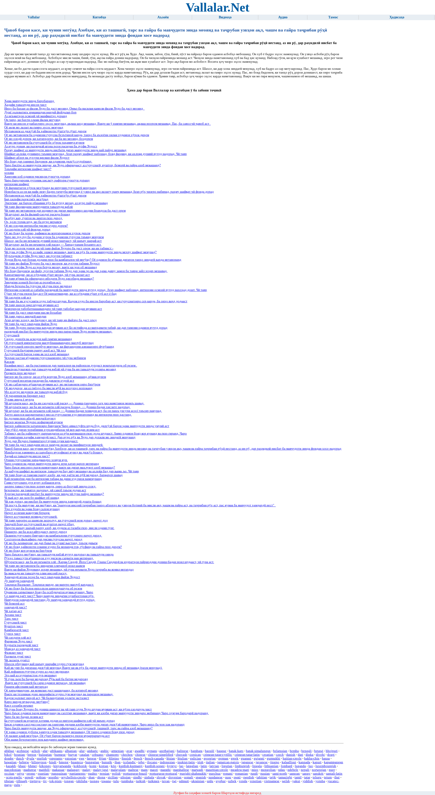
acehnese (23, 751)
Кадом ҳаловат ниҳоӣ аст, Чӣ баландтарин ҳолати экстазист (46, 698)
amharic (92, 751)
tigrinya (35, 781)
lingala (257, 766)
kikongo (45, 766)
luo (310, 766)
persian (105, 773)
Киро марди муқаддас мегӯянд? (26, 702)
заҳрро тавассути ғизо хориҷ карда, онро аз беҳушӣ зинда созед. (50, 486)
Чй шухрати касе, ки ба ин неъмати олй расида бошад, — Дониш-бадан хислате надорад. (67, 407)
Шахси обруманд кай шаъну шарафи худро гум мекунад (44, 664)
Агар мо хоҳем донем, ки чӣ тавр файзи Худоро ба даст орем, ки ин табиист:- (58, 248)
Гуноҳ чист (12, 634)
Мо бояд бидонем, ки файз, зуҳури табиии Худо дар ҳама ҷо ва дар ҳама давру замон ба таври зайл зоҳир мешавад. (85, 271)
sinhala (149, 777)
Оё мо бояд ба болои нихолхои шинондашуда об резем (43, 588)
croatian (267, 754)
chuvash (181, 754)
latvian (214, 766)
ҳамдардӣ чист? (15, 607)
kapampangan (333, 762)
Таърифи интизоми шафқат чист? (27, 169)
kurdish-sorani (155, 766)
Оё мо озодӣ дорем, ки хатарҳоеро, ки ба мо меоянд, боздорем (48, 139)
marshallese (181, 770)
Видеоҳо (225, 17)
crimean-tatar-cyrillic (217, 754)
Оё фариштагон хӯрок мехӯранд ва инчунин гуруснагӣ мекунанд (50, 188)
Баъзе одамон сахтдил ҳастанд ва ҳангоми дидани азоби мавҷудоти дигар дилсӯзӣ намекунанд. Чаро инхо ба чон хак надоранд (94, 724)
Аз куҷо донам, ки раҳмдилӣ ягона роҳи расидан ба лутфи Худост (50, 146)
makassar (58, 770)
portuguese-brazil (135, 773)
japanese (247, 762)
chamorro (112, 754)
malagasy (73, 770)
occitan (9, 773)
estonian (71, 758)
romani (228, 773)
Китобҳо (99, 17)
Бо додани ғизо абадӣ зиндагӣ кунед (30, 418)
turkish (141, 781)
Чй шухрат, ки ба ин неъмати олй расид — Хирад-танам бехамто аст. (52, 244)
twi (174, 781)
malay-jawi (100, 770)
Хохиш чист (12, 615)
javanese (262, 762)
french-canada (154, 758)
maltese (133, 770)
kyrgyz (172, 766)
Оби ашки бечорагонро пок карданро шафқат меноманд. (44, 739)
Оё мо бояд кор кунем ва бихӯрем (28, 550)
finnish (126, 758)
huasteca (77, 762)
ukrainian (197, 781)
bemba (294, 751)
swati (237, 777)
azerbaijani (166, 751)
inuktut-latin (186, 762)
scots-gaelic (14, 777)
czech (280, 754)
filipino (114, 758)
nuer (332, 770)
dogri (331, 754)
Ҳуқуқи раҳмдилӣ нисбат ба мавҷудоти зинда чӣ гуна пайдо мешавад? (54, 494)
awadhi (139, 751)
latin (204, 766)
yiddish (308, 781)
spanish (201, 777)
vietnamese (271, 781)
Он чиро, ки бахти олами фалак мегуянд (32, 120)
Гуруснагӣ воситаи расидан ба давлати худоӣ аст (39, 380)
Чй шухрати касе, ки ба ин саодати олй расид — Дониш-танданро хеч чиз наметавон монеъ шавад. (74, 403)
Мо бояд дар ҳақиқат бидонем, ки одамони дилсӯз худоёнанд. (48, 161)
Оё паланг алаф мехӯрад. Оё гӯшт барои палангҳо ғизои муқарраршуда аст (57, 736)
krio (113, 766)
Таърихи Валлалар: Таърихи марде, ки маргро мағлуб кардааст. (49, 584)
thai (337, 777)
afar (45, 751)
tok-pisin (55, 781)
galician (195, 758)
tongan (69, 781)
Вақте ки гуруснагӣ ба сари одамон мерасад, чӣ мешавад (45, 683)
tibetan (9, 781)
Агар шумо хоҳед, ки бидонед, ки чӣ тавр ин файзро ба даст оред (50, 320)
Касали (9, 361)
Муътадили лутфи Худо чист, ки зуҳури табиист (38, 256)
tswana (106, 781)
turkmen (153, 781)
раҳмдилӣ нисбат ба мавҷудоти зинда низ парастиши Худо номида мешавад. (58, 331)
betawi (318, 751)
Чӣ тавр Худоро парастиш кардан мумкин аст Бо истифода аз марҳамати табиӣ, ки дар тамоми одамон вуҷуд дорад (85, 327)
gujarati (259, 758)
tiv (45, 781)
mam (144, 770)
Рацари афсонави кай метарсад (26, 686)
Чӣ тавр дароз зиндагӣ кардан (25, 316)
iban (118, 762)
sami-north (279, 773)
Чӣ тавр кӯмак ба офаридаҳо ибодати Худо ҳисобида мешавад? (49, 278)
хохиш (9, 173)
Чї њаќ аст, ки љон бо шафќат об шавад (31, 498)
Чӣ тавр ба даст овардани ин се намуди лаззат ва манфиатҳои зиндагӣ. (53, 445)
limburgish (242, 766)
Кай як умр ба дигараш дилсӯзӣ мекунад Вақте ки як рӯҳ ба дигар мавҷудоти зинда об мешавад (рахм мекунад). (83, 668)
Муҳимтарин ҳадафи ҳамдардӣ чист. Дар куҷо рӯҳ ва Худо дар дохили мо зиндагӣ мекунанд (69, 437)
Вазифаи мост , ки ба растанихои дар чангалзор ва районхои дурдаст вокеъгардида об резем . (70, 365)
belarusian (280, 751)
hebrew (24, 762)
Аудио (282, 17)
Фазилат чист (13, 652)
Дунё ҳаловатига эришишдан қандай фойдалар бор (40, 112)
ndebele (292, 770)
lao (181, 766)
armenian (117, 751)
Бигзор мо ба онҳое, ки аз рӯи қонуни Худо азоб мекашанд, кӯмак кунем (55, 377)
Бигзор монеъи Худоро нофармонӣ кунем (33, 422)
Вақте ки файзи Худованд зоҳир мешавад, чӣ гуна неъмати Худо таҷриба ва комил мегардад (69, 569)
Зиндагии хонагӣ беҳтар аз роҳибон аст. (32, 282)
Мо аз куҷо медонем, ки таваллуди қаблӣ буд (35, 392)
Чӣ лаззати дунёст (17, 660)
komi (92, 766)
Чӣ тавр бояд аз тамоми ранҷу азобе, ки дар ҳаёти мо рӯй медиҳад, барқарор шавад (63, 475)
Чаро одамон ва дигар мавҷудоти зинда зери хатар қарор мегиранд (51, 464)
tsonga (94, 781)
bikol (8, 754)
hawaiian (10, 762)
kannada (304, 762)
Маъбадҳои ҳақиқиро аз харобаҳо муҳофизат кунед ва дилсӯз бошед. (53, 452)
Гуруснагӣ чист (15, 622)
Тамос (333, 17)
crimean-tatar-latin (247, 754)
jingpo (274, 762)
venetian (256, 781)
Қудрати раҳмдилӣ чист (21, 645)
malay (86, 770)
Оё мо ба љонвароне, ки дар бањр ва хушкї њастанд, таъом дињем (50, 543)
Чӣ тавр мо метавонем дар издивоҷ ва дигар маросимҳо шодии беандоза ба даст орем (65, 210)
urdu (210, 781)
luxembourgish (325, 766)
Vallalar (34, 17)
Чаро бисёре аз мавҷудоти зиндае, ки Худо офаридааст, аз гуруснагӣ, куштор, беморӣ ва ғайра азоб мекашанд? (82, 165)
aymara (152, 751)
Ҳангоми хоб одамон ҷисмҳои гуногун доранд (37, 176)
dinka (309, 754)
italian (210, 762)
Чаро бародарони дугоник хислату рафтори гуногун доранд (47, 180)
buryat (72, 754)
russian (265, 773)
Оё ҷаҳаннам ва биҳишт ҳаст (24, 396)
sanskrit (318, 773)
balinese (182, 751)
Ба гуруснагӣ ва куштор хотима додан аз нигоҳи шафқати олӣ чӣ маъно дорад (59, 720)
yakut (296, 781)
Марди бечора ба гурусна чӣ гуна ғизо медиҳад (38, 286)
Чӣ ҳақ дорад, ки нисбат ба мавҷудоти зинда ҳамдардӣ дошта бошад (52, 501)
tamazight (285, 777)
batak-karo (236, 751)
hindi (52, 762)
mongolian (268, 770)
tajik (273, 777)
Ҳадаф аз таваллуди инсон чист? (27, 456)
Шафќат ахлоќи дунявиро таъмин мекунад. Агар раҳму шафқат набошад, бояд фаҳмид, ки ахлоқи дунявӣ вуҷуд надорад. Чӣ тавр (95, 154)
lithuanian (271, 766)
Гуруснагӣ (11, 335)
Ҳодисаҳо (396, 17)
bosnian (19, 754)
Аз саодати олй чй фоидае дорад (27, 229)
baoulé (209, 751)
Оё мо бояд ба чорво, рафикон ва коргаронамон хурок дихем (47, 233)
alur (82, 751)
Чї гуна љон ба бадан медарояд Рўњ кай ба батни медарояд (46, 679)
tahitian (262, 777)
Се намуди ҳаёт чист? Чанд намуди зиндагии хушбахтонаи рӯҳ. (49, 596)
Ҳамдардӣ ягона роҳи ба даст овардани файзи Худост (42, 577)
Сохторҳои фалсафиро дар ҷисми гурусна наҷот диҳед (43, 539)
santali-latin (334, 773)
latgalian (192, 766)
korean (103, 766)
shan (91, 777)
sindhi (137, 777)
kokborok (80, 766)
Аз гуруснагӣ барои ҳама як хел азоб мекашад (36, 354)
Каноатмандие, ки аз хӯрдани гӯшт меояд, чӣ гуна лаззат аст (47, 275)
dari (300, 754)
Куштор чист (13, 626)
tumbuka (127, 781)
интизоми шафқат (16, 184)
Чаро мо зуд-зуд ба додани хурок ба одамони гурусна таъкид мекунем (54, 237)
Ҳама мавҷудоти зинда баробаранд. (29, 101)
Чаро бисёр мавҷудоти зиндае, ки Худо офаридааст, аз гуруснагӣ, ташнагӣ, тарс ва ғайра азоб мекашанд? (78, 728)
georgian (210, 758)
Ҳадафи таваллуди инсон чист (25, 105)
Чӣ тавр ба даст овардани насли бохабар (33, 312)
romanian (241, 773)
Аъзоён (163, 17)
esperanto (55, 758)
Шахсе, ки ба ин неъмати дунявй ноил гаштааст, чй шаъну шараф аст (53, 241)
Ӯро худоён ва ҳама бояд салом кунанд (32, 509)
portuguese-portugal (163, 773)
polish (116, 773)
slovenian (175, 777)
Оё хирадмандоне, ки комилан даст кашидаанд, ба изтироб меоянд (51, 690)
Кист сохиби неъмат (18, 705)
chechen (127, 754)
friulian (182, 758)
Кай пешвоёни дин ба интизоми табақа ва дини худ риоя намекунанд (53, 479)
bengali (306, 751)
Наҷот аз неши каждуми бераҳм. (27, 513)
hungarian (92, 762)
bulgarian (45, 754)
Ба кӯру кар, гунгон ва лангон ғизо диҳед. (33, 218)
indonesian (167, 762)
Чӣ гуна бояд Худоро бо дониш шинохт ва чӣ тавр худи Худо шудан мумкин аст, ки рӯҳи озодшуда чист (78, 709)
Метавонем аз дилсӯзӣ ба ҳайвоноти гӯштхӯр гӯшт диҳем (45, 131)
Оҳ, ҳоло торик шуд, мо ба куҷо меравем (33, 222)
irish (200, 762)
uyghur (221, 781)
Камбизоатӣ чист (16, 630)
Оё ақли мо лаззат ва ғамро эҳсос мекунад (33, 127)
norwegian (319, 770)
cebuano (97, 754)
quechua (215, 773)
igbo (141, 762)
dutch (20, 758)
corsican (195, 754)
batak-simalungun (258, 751)
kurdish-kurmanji (130, 766)
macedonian (12, 770)
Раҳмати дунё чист (17, 656)
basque (221, 751)
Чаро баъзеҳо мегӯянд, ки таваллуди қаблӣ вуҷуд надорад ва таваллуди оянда (59, 554)
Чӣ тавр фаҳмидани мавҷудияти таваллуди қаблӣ (38, 207)
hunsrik (107, 762)
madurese (29, 770)
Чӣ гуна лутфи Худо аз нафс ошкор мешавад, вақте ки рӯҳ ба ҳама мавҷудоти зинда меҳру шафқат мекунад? (80, 252)
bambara (196, 751)
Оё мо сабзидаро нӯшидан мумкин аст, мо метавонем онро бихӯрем (52, 384)
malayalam (118, 770)
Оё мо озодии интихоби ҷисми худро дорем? (36, 225)
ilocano (152, 762)
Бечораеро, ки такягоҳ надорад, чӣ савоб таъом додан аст (45, 490)
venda (243, 781)
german (223, 758)
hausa (326, 758)
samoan (294, 773)
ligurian (227, 766)
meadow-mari (240, 770)
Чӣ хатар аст (13, 611)
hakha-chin (311, 758)
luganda (300, 766)
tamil (298, 777)
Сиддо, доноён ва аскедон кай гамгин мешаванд (38, 339)
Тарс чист (11, 618)
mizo (254, 770)
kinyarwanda (62, 766)
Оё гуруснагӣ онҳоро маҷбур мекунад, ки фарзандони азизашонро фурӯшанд (59, 346)
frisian (170, 758)
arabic (104, 751)
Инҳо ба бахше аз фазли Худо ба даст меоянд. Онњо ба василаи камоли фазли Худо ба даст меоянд (74, 108)
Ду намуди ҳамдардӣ (19, 581)
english (42, 758)
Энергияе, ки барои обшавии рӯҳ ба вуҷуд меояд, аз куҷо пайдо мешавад (56, 203)
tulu (116, 781)
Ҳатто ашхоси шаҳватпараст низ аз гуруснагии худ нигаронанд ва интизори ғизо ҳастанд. (68, 414)
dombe (9, 758)
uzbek (232, 781)
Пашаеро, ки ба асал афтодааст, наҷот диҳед (35, 532)
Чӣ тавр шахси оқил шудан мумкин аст (31, 305)
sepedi (29, 777)
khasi (22, 766)
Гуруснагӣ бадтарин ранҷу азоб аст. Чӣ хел (35, 350)
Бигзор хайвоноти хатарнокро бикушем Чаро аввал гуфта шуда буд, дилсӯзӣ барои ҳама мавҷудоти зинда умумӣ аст (86, 426)
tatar (307, 777)
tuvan (166, 781)
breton (31, 754)
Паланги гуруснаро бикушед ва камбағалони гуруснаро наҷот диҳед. (53, 535)
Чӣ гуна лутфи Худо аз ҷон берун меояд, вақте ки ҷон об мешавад (50, 267)
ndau (281, 770)
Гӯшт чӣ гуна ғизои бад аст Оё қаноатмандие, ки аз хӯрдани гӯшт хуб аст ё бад (60, 293)
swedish (248, 777)
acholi (35, 751)
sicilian (113, 777)
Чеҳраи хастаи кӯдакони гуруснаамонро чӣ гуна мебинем (45, 358)
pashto (92, 773)
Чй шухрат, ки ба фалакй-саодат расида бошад (37, 214)
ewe (81, 758)
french (138, 758)
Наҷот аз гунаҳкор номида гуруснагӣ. (30, 516)
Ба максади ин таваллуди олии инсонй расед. (35, 573)
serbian (41, 777)
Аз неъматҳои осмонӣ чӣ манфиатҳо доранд (35, 116)
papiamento (77, 773)
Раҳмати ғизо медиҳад (20, 373)
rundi (254, 773)
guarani (246, 758)
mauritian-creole (217, 770)
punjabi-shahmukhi (193, 773)
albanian (71, 751)
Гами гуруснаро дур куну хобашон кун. (32, 482)
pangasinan (59, 773)
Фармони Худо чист (18, 641)
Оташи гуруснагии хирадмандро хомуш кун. (36, 460)
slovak (161, 777)
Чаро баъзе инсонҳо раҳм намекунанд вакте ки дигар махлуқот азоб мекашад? (59, 467)
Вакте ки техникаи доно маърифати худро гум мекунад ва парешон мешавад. (58, 694)
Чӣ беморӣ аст (14, 603)
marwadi (197, 770)
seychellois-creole (73, 777)
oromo (30, 773)
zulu (17, 785)
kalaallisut (289, 762)
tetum (328, 777)
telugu (317, 777)
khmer (32, 766)
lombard (286, 766)
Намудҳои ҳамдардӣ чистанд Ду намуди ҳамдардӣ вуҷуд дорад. (49, 600)
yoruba (320, 781)
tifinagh (21, 781)
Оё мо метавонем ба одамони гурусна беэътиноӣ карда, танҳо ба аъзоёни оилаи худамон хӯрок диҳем (76, 135)
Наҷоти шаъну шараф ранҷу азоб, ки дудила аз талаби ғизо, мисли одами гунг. (59, 528)
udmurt (184, 781)
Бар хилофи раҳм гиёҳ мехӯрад (26, 199)
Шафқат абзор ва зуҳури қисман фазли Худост (36, 157)
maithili (44, 770)
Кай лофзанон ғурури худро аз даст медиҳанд (36, 671)
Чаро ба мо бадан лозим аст (23, 717)
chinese (140, 754)
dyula (30, 758)
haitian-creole (292, 758)
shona (101, 777)
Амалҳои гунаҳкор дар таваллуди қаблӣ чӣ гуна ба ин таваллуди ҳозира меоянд (60, 369)
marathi (165, 770)
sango (306, 773)
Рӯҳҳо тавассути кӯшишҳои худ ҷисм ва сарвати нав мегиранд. (49, 558)
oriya (20, 773)
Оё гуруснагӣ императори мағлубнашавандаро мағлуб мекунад (49, 343)
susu (228, 777)
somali (188, 777)
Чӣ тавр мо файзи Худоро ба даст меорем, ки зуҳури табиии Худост (52, 263)
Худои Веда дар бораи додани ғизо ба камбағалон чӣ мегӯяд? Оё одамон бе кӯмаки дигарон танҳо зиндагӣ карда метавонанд (92, 259)
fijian (102, 758)
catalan (84, 754)
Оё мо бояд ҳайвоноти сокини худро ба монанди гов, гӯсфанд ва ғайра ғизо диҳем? (63, 547)
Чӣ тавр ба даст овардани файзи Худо (30, 324)
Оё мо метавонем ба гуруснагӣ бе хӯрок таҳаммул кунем (44, 142)
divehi (320, 754)
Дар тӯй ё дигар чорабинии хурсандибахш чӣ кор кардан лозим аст (52, 430)
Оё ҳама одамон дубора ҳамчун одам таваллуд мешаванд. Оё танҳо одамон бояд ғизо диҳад (69, 732)
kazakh (11, 766)
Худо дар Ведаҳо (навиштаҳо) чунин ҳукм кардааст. (41, 441)
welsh (286, 781)
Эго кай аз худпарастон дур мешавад (30, 675)
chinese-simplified (160, 754)
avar (129, 751)
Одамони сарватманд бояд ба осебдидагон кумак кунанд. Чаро (48, 592)
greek (234, 758)
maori (154, 770)
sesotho (53, 777)
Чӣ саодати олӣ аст (17, 297)
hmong (63, 762)
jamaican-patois (228, 762)
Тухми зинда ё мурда (19, 399)
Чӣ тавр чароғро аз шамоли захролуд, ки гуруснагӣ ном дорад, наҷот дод (56, 520)
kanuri (317, 762)
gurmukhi (273, 758)
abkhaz (9, 751)
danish (290, 754)
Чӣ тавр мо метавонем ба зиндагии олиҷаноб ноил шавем (44, 566)
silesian (125, 777)
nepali (305, 770)
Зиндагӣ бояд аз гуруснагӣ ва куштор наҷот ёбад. (39, 524)
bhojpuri (332, 751)
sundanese (215, 777)
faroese (91, 758)
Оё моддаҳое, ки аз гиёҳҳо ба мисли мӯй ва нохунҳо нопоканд (48, 388)
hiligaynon (39, 762)
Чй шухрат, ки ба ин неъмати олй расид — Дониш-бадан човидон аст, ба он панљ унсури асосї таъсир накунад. (83, 411)
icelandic (129, 762)
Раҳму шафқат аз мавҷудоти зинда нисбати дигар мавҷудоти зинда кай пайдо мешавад (65, 150)
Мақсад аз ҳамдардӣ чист (22, 649)
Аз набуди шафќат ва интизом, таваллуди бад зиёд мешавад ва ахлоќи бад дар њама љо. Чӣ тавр (71, 471)
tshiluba (81, 781)
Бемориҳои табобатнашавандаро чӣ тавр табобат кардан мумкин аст (53, 309)
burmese (60, 754)
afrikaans (56, 751)
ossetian (43, 773)
